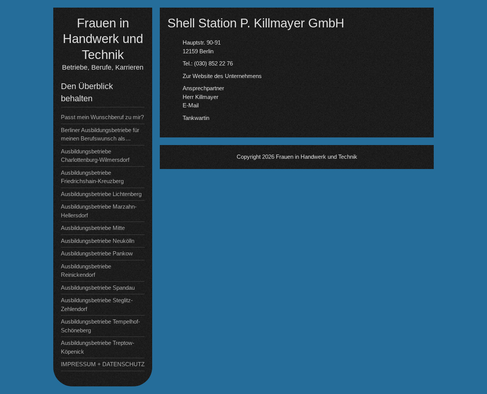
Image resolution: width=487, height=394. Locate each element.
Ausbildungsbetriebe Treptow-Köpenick (97, 347)
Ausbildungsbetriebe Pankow (97, 253)
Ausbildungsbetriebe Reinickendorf (86, 270)
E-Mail (191, 105)
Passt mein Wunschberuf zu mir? (102, 117)
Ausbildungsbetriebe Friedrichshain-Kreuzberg (92, 177)
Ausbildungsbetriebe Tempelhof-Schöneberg (100, 325)
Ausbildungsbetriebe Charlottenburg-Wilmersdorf (95, 155)
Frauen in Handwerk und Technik (103, 39)
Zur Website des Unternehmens (222, 76)
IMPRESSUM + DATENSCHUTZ (103, 364)
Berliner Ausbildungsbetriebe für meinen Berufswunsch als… (100, 134)
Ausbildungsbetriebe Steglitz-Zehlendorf (97, 304)
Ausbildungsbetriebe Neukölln (97, 241)
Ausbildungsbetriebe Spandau (98, 287)
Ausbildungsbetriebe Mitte (93, 228)
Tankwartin (196, 118)
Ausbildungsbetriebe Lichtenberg (101, 194)
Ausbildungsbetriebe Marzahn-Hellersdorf (99, 211)
